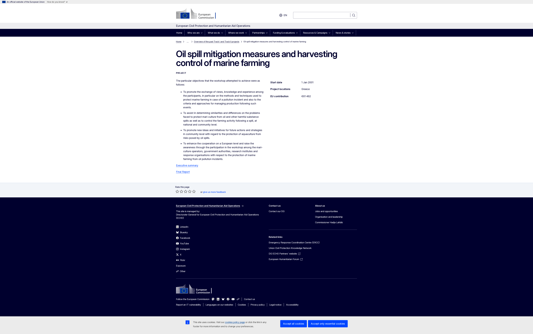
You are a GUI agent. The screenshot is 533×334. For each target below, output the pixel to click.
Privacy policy (258, 304)
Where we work (236, 32)
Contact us (249, 299)
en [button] (285, 15)
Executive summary (187, 165)
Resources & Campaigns (315, 32)
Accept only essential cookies (328, 323)
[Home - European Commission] (198, 13)
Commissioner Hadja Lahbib (329, 222)
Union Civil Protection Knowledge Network (290, 248)
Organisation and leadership (329, 216)
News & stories (343, 32)
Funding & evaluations (284, 32)
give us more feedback (214, 192)
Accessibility (292, 304)
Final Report (183, 171)
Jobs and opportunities (326, 211)
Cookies (242, 304)
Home (179, 32)
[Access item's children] (202, 33)
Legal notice (275, 304)
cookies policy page (235, 322)
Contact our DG (277, 211)
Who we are (193, 32)
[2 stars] (179, 191)
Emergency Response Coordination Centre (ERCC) (294, 242)
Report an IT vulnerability (188, 304)
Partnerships (258, 32)
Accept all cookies (293, 323)
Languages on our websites (219, 304)
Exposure (181, 265)
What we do (214, 32)
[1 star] (177, 191)
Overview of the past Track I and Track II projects (216, 41)
